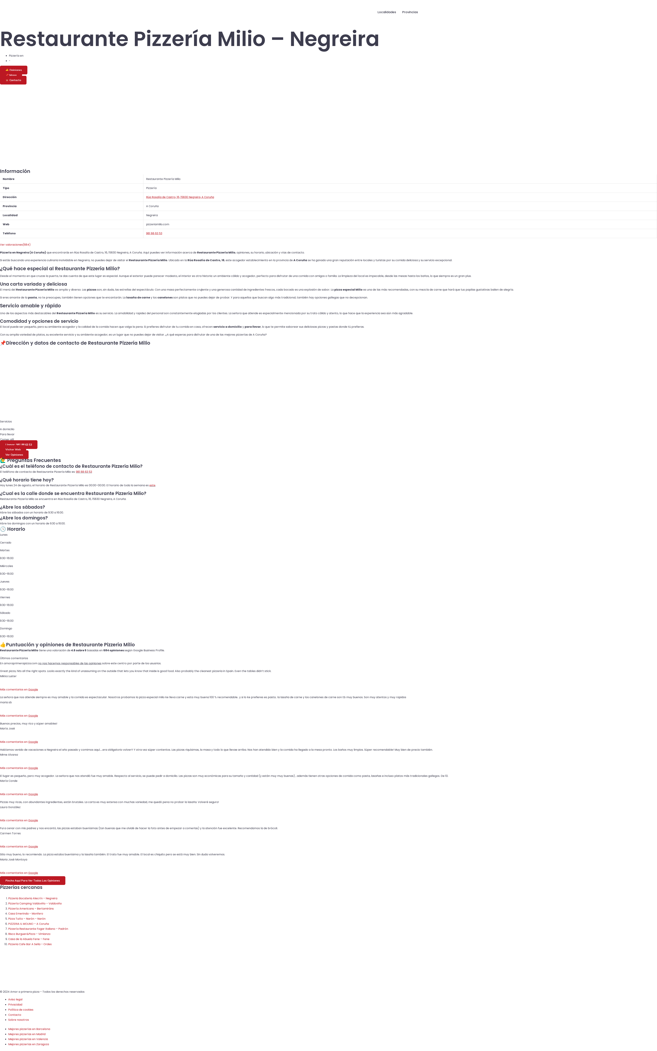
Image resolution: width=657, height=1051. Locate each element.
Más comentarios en (19, 689)
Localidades (387, 12)
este (152, 485)
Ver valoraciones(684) (15, 245)
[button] (426, 12)
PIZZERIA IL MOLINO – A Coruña (28, 924)
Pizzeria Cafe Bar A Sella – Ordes (30, 944)
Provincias (410, 12)
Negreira (30, 56)
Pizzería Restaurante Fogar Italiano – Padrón (38, 929)
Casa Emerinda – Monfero (25, 914)
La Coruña (18, 61)
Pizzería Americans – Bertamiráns (31, 909)
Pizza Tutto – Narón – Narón (27, 919)
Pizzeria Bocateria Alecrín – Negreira (32, 898)
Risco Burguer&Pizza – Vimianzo (29, 934)
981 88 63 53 (84, 472)
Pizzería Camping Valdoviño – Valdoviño (35, 903)
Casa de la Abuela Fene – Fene (28, 939)
